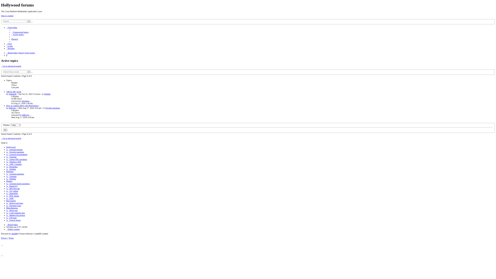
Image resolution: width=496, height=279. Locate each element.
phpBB (14, 234)
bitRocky (12, 108)
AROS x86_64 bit (13, 92)
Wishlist (47, 94)
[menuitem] (20, 32)
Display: (6, 125)
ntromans (25, 101)
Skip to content (7, 16)
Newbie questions (52, 108)
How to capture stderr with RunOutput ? (22, 106)
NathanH (12, 94)
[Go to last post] (30, 101)
